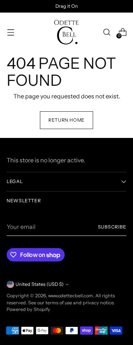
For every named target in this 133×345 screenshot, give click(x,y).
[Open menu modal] (10, 32)
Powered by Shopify (28, 309)
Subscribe (112, 227)
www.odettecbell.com (70, 295)
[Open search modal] (106, 32)
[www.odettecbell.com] (66, 32)
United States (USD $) (40, 284)
